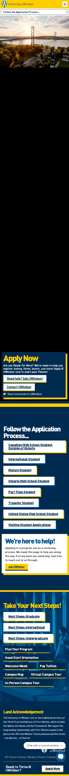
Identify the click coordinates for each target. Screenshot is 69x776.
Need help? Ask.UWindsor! (25, 378)
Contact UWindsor (19, 387)
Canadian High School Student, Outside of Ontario (30, 446)
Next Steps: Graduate (24, 616)
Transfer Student (21, 503)
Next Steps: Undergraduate (28, 638)
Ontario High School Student (28, 481)
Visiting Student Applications (29, 524)
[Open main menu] (64, 4)
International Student (24, 459)
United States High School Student (33, 514)
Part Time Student (21, 492)
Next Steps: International (26, 627)
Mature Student (19, 470)
